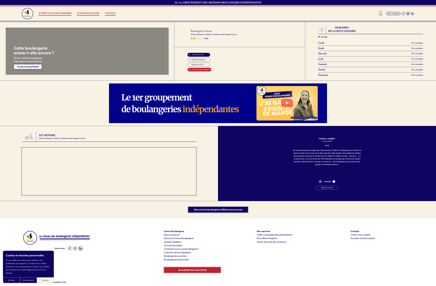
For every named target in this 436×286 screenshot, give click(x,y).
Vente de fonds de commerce (271, 242)
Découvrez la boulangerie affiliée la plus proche (218, 209)
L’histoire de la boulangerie (177, 252)
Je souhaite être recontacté (192, 270)
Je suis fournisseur (173, 245)
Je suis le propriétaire (28, 66)
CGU (64, 282)
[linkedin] (412, 13)
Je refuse (11, 280)
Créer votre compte (360, 234)
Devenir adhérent (172, 242)
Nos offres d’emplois (267, 238)
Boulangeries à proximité (176, 259)
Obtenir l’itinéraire (198, 60)
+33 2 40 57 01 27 (198, 55)
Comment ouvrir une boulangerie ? (181, 249)
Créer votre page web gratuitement (274, 234)
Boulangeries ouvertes (175, 256)
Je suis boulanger (88, 13)
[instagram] (408, 13)
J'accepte (45, 280)
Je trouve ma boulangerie (55, 13)
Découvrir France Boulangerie (179, 238)
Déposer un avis (197, 65)
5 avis (206, 38)
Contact (110, 13)
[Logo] (27, 13)
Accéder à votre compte (363, 238)
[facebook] (403, 13)
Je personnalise (28, 280)
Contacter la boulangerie (201, 70)
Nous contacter (172, 234)
